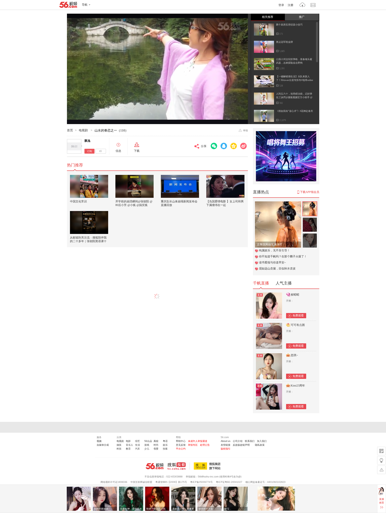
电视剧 (84, 130)
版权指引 (225, 448)
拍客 (165, 448)
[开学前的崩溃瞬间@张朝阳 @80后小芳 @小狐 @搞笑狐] (134, 186)
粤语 (165, 441)
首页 (70, 130)
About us (225, 441)
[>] (302, 5)
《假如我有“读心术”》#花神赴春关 (294, 111)
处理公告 (205, 445)
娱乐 (165, 445)
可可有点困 (298, 324)
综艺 (137, 441)
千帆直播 (261, 283)
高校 (156, 441)
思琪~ (294, 355)
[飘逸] (74, 146)
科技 (119, 448)
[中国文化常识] (89, 186)
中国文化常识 (78, 201)
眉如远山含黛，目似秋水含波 (277, 268)
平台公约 (181, 448)
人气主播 (284, 283)
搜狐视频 (178, 466)
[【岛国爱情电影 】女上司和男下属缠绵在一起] (225, 186)
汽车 (137, 448)
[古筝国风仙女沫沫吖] (278, 203)
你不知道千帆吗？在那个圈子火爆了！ (283, 256)
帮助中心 (181, 441)
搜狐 (208, 466)
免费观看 (298, 315)
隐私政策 (260, 445)
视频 (99, 441)
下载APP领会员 (309, 192)
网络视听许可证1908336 (114, 482)
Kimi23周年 (298, 385)
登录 (281, 5)
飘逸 (87, 140)
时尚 (156, 445)
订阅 (89, 151)
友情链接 (225, 445)
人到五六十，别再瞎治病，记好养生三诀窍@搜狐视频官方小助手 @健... (294, 97)
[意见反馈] (381, 470)
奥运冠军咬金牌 (284, 42)
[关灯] (381, 460)
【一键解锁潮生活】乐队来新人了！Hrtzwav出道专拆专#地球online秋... (294, 80)
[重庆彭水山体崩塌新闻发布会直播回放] (180, 186)
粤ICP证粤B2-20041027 (229, 482)
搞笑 (119, 445)
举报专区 (193, 445)
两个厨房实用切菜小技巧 (289, 24)
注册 (290, 5)
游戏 (146, 445)
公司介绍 (237, 441)
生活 (137, 445)
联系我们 (250, 441)
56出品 (148, 441)
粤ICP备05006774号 (201, 482)
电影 (128, 441)
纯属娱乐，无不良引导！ (274, 250)
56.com (68, 5)
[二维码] (381, 451)
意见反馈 (181, 445)
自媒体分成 (103, 445)
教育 (128, 448)
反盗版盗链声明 (241, 445)
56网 (154, 466)
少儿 (146, 448)
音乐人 (129, 445)
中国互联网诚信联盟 (141, 482)
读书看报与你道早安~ (272, 262)
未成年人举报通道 (197, 441)
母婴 (156, 448)
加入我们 (262, 441)
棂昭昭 (295, 294)
